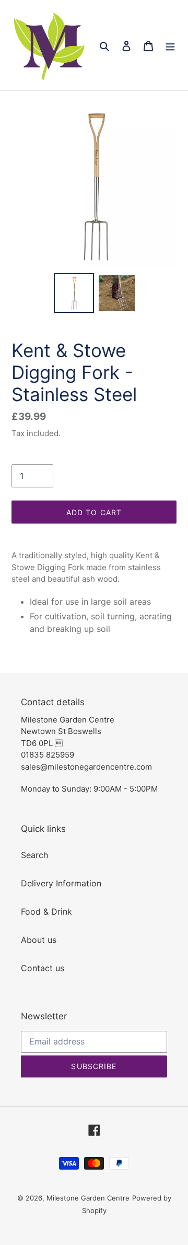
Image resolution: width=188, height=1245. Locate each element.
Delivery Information (61, 883)
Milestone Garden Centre (88, 1198)
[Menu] (170, 45)
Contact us (42, 968)
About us (38, 940)
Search (34, 855)
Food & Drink (46, 911)
